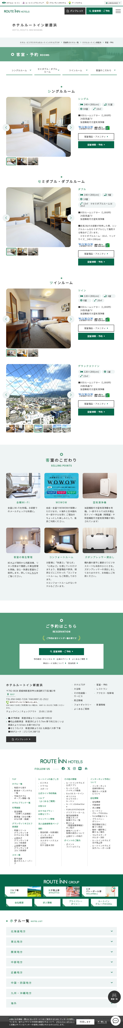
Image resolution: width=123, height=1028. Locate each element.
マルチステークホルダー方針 (99, 836)
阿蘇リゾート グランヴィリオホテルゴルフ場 (21, 832)
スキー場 (16, 854)
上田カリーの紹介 (74, 836)
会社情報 (94, 798)
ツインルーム (75, 70)
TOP (14, 779)
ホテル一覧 (17, 783)
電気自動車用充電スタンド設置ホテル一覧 (73, 817)
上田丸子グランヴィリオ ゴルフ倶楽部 (21, 840)
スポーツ (44, 789)
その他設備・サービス (80, 694)
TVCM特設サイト (100, 816)
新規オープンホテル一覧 (23, 791)
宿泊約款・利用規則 (49, 832)
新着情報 (100, 704)
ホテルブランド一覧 (21, 802)
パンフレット (76, 10)
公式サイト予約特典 (47, 793)
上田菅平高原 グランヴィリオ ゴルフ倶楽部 (21, 848)
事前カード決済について (99, 792)
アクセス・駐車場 (105, 692)
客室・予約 (101, 684)
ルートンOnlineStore (75, 805)
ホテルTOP (79, 684)
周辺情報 (78, 700)
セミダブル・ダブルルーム (47, 70)
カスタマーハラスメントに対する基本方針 (49, 842)
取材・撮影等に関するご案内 (99, 830)
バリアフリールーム (75, 812)
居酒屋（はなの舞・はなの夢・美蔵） (23, 817)
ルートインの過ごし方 (48, 779)
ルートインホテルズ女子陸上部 (101, 841)
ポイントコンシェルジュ (73, 845)
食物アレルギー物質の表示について (75, 832)
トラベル (44, 786)
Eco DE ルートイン (75, 793)
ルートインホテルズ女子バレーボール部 (101, 846)
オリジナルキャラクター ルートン (72, 798)
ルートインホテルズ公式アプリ (75, 784)
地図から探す (20, 787)
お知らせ (42, 806)
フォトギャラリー (83, 704)
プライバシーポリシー (98, 820)
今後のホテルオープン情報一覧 (22, 797)
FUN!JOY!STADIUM (75, 809)
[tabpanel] (38, 127)
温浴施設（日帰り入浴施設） (23, 812)
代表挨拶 (96, 805)
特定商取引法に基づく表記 (99, 825)
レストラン (101, 688)
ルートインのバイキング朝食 (73, 789)
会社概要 (96, 802)
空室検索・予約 (95, 144)
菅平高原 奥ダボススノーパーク (23, 861)
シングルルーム (19, 70)
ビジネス (44, 783)
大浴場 (77, 688)
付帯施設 (16, 807)
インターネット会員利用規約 (47, 836)
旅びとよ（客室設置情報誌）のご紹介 (75, 825)
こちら (33, 572)
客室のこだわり (103, 70)
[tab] (11, 161)
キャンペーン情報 (46, 818)
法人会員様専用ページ (48, 823)
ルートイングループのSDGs (100, 812)
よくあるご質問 (81, 708)
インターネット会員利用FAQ (99, 787)
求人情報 (96, 808)
